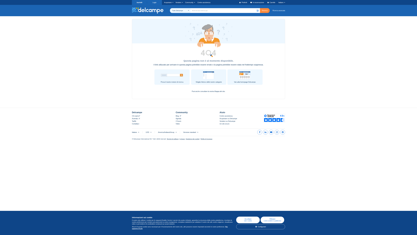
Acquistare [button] (168, 2)
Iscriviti (139, 2)
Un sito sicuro (224, 124)
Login (154, 2)
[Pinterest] (282, 132)
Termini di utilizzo (172, 139)
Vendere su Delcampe (227, 121)
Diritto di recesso (206, 139)
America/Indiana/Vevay (166, 132)
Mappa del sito (219, 91)
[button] (257, 10)
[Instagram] (277, 132)
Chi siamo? (136, 116)
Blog (177, 116)
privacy (182, 139)
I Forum (178, 121)
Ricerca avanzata (279, 10)
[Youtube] (271, 132)
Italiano (280, 2)
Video (178, 124)
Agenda (178, 118)
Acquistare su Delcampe (228, 118)
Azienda (135, 118)
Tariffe (134, 121)
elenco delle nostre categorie (212, 82)
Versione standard (189, 132)
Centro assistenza (226, 116)
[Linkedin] (265, 132)
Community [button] (189, 2)
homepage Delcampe (248, 82)
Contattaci (135, 124)
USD (147, 132)
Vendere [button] (178, 2)
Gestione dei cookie (192, 139)
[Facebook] (259, 132)
